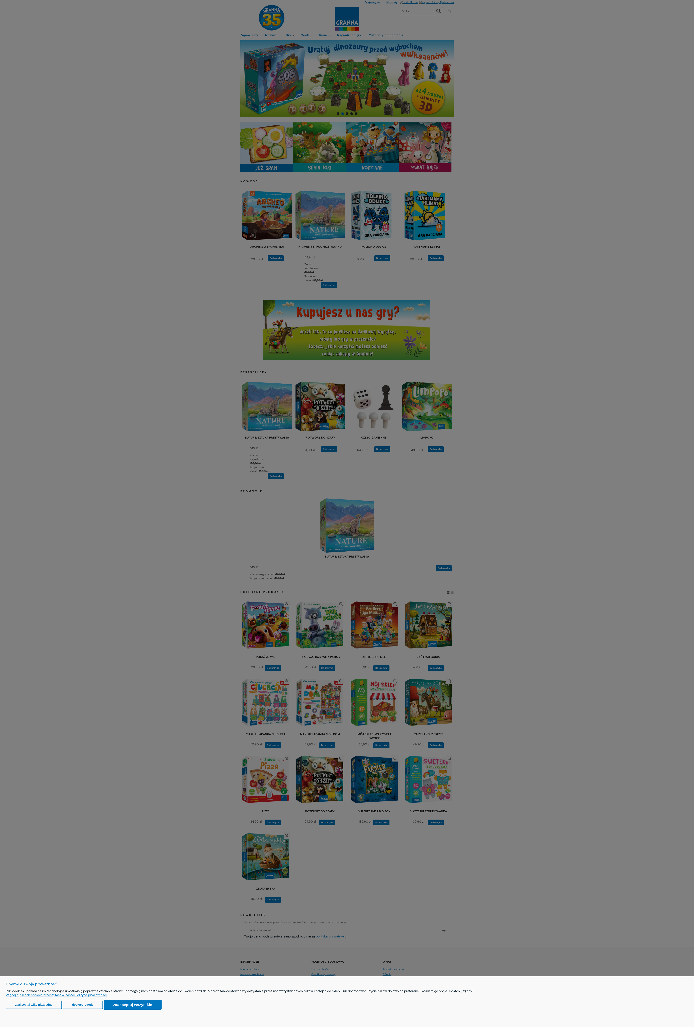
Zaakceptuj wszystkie (132, 1005)
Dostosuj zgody (82, 1004)
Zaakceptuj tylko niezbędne (33, 1004)
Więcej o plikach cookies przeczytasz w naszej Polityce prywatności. (56, 995)
